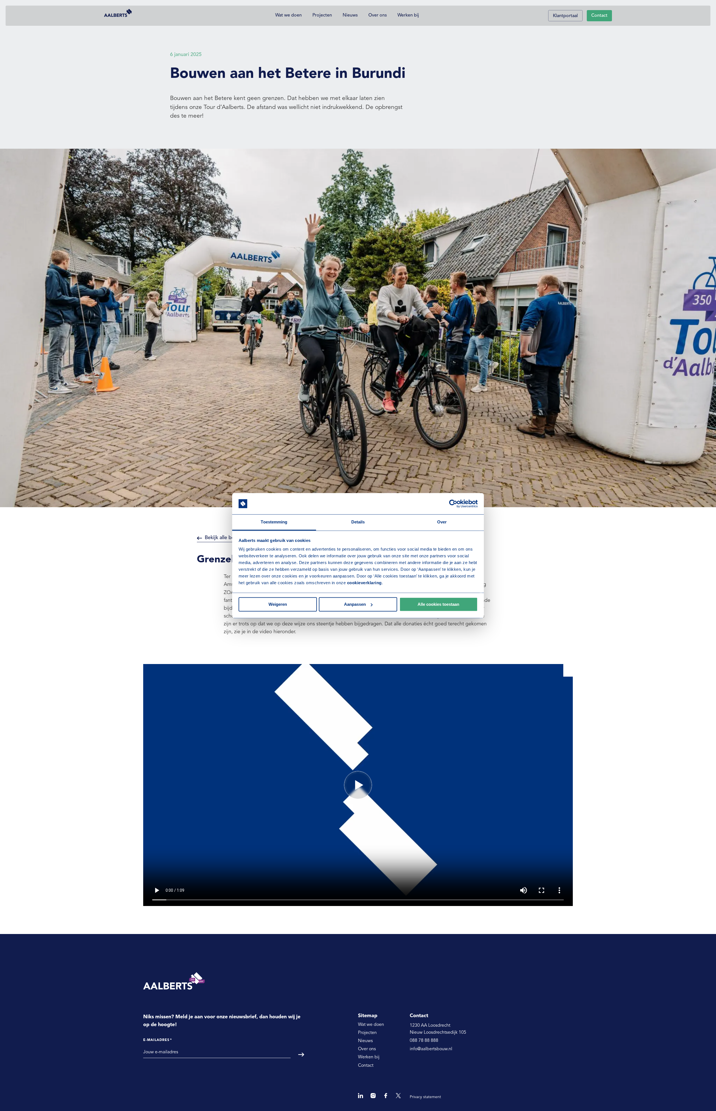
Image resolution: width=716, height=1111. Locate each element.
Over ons (377, 15)
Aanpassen (355, 604)
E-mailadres (157, 1040)
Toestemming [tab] (274, 522)
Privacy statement (425, 1097)
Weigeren (277, 604)
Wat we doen (288, 15)
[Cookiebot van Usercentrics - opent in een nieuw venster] (453, 503)
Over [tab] (442, 522)
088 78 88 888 (424, 1040)
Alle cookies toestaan (438, 604)
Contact (599, 15)
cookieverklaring (364, 583)
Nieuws (350, 15)
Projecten (322, 15)
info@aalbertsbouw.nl (431, 1049)
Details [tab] (358, 522)
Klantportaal (565, 16)
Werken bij (408, 15)
